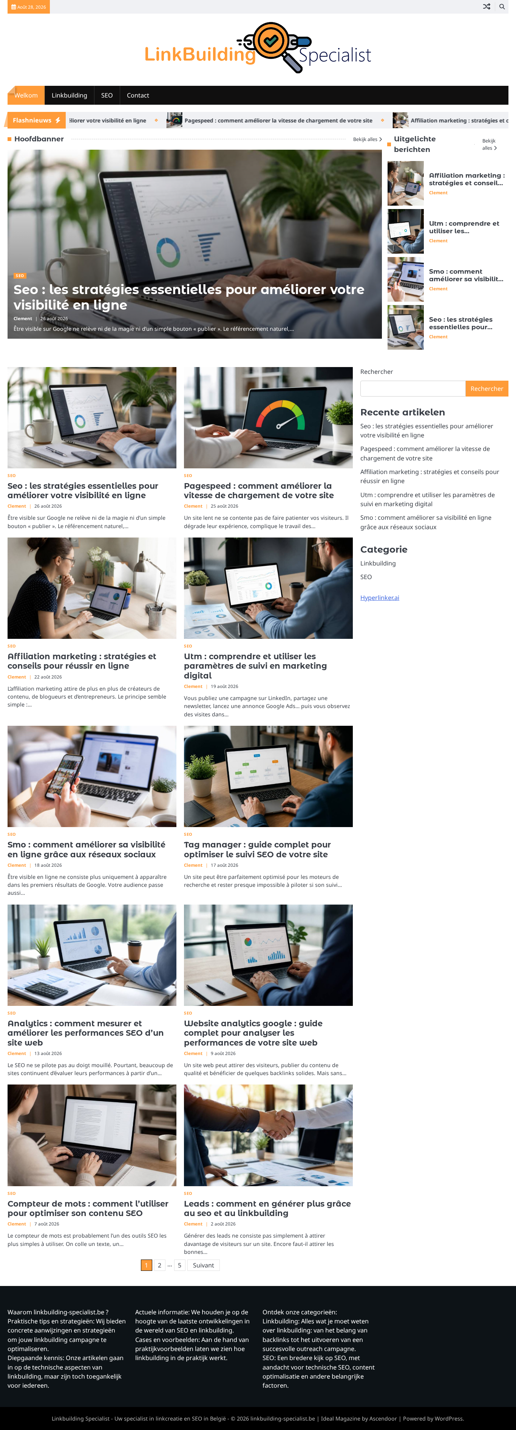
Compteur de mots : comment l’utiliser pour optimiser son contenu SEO (88, 1208)
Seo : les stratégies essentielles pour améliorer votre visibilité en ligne (189, 297)
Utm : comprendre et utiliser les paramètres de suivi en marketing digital (464, 235)
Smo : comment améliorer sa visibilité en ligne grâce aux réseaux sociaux (465, 283)
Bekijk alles (365, 139)
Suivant (203, 1265)
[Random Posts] (486, 7)
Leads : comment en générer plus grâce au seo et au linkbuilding (267, 1208)
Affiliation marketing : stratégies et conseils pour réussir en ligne (467, 183)
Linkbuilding (69, 95)
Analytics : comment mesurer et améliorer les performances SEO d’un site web (86, 1033)
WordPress (449, 1418)
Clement (23, 318)
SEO (107, 95)
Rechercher (376, 371)
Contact (138, 95)
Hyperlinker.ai (379, 597)
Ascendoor (383, 1418)
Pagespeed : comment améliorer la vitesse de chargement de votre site (227, 120)
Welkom (26, 95)
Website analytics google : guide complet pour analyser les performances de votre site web (253, 1033)
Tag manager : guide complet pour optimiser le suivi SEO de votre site (257, 849)
